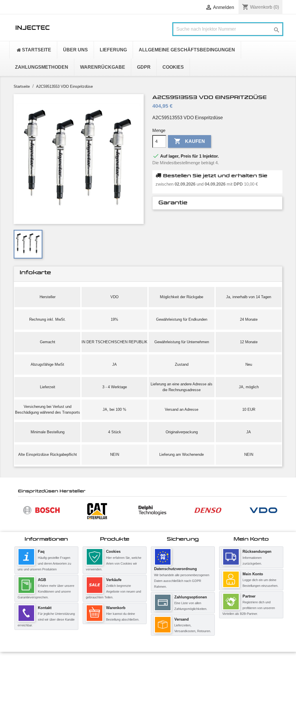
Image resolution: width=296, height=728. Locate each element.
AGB (42, 580)
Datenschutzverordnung (175, 569)
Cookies (113, 551)
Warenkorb (115, 608)
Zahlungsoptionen (190, 597)
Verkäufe (113, 580)
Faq (41, 551)
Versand (181, 619)
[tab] (217, 203)
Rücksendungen (257, 551)
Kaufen (189, 141)
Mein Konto (253, 574)
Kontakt (44, 608)
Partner (249, 596)
